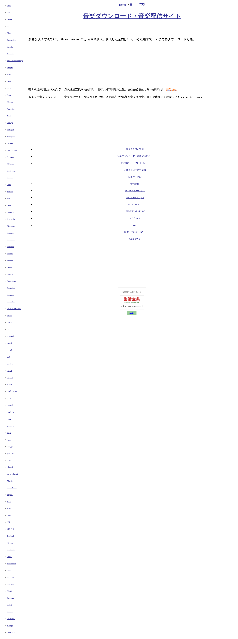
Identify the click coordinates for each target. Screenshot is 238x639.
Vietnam (10, 543)
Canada (10, 47)
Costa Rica (11, 302)
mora (135, 225)
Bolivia (10, 260)
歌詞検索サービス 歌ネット (135, 163)
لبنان (9, 433)
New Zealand (12, 150)
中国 (9, 6)
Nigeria (10, 481)
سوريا (9, 440)
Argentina (10, 109)
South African (12, 488)
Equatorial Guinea (14, 309)
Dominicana (11, 281)
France (9, 95)
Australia (10, 54)
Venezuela (11, 219)
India (9, 88)
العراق (9, 371)
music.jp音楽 (135, 239)
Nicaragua (11, 226)
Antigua (10, 68)
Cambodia (11, 550)
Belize (9, 316)
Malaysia (10, 164)
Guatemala (11, 240)
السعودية (10, 336)
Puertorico (11, 288)
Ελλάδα (10, 591)
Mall (9, 116)
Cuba (9, 185)
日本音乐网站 (134, 177)
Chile (9, 205)
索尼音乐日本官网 (135, 149)
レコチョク (134, 218)
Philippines (11, 171)
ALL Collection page (15, 61)
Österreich (11, 619)
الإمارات (10, 364)
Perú (8, 198)
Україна (10, 143)
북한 (9, 522)
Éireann (10, 612)
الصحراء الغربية (12, 474)
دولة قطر (10, 426)
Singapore (11, 157)
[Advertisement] (132, 28)
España (9, 74)
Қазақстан (11, 136)
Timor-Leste (11, 564)
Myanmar (10, 577)
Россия (9, 26)
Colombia (10, 212)
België (9, 605)
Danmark (10, 598)
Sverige (10, 626)
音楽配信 (134, 184)
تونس (9, 419)
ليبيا (8, 357)
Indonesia (10, 584)
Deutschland (11, 40)
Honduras (10, 233)
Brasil (9, 81)
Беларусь (10, 130)
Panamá (10, 274)
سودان (9, 322)
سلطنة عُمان (12, 391)
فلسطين (10, 453)
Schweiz (10, 192)
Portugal (10, 123)
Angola (10, 495)
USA (8, 12)
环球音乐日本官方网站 (135, 170)
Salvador (10, 247)
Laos (9, 570)
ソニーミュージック (135, 190)
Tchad (9, 508)
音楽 (142, 4)
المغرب (10, 378)
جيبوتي (9, 460)
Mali (9, 502)
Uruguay (10, 267)
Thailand (10, 536)
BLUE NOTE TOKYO (134, 232)
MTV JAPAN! (134, 204)
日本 (9, 33)
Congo (9, 515)
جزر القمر (10, 412)
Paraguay (10, 295)
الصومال (10, 467)
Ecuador (10, 254)
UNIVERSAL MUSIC (135, 211)
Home (122, 4)
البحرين (10, 405)
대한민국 (10, 529)
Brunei (9, 557)
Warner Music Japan (135, 197)
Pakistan (10, 178)
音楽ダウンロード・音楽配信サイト (132, 16)
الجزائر (9, 350)
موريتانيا (10, 446)
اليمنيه (9, 384)
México (10, 102)
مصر (8, 329)
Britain (9, 19)
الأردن (9, 398)
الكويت (9, 343)
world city (11, 632)
